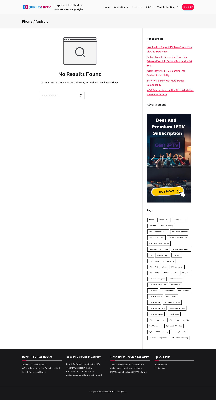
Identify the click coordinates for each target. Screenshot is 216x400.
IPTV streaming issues (172, 302)
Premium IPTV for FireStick (34, 364)
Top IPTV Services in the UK (79, 368)
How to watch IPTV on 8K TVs (159, 243)
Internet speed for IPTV (181, 249)
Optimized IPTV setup (174, 326)
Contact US (160, 368)
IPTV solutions (171, 296)
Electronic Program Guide (178, 237)
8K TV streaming (167, 226)
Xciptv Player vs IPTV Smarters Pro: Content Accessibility (166, 73)
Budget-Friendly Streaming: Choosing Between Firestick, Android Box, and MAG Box (169, 61)
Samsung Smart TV (179, 332)
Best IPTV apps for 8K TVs (158, 231)
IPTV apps (176, 255)
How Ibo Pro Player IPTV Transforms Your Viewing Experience (169, 49)
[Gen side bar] (169, 158)
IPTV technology (173, 314)
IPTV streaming (154, 302)
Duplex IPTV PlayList (68, 5)
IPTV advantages (162, 255)
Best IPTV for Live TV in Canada (81, 371)
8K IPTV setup (164, 220)
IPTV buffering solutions (157, 267)
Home (107, 7)
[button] (126, 7)
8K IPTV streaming (180, 220)
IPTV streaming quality (157, 308)
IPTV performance (176, 279)
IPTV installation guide (157, 279)
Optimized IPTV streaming (158, 332)
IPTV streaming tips (156, 314)
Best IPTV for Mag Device (34, 372)
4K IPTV (151, 220)
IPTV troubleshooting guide (179, 320)
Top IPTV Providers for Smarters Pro (127, 364)
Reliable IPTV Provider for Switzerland (84, 375)
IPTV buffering (168, 261)
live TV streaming (155, 326)
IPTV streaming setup (177, 308)
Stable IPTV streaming (180, 338)
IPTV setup (153, 290)
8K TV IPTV (152, 226)
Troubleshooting (165, 7)
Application (119, 7)
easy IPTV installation (156, 237)
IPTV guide (186, 273)
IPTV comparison (177, 267)
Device (135, 7)
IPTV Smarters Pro (155, 296)
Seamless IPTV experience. (158, 338)
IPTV (148, 7)
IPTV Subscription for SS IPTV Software (128, 372)
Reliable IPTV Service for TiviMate (126, 368)
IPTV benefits (154, 261)
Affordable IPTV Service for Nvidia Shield (41, 368)
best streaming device (180, 231)
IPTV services (175, 284)
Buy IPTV (188, 7)
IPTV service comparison (157, 284)
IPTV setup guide (167, 290)
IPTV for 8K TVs (154, 273)
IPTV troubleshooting (156, 320)
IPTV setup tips (183, 290)
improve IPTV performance (158, 249)
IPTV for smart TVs (170, 273)
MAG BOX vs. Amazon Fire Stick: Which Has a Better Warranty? (170, 92)
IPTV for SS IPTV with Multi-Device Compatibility (165, 82)
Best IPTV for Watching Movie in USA (83, 364)
